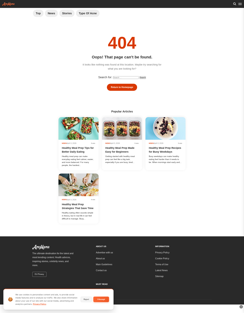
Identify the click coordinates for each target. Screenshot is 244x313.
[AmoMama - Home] (8, 4)
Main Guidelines (104, 264)
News (51, 13)
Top (38, 13)
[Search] (234, 4)
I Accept (101, 299)
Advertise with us (104, 252)
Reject (86, 299)
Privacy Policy (162, 252)
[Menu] (240, 4)
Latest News (161, 270)
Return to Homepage (122, 87)
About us (100, 258)
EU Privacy (39, 274)
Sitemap (159, 276)
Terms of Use (161, 264)
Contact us (101, 270)
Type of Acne (88, 13)
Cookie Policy (162, 258)
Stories (67, 13)
